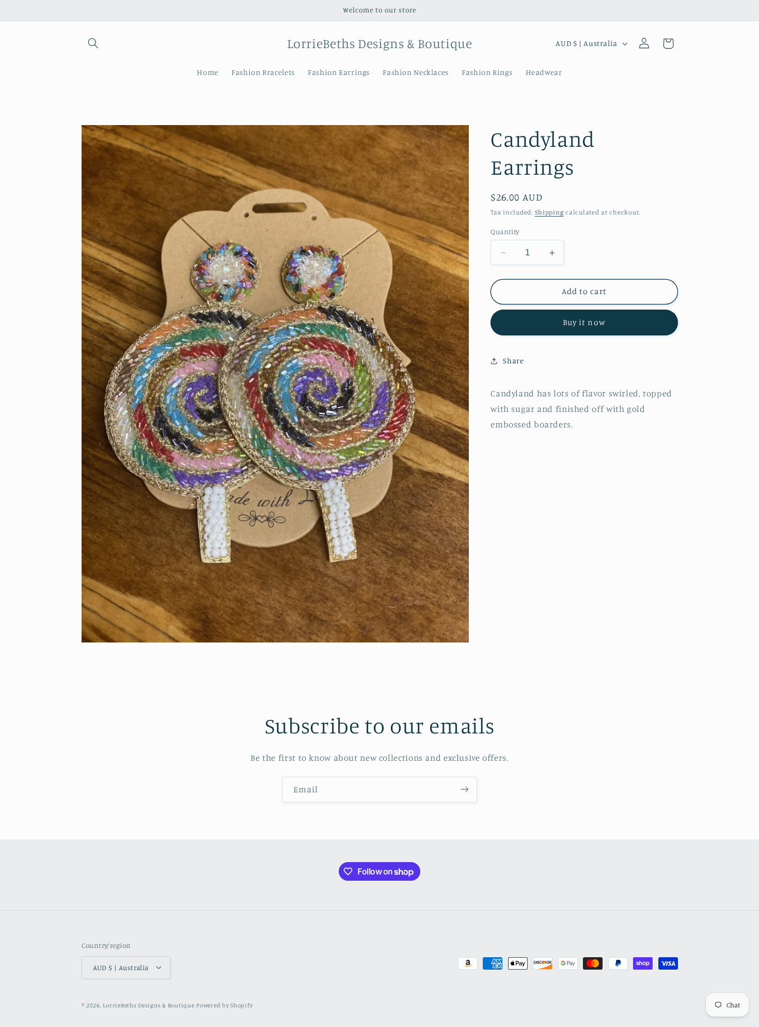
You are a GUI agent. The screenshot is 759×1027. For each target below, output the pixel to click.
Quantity (505, 231)
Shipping (549, 212)
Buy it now (584, 323)
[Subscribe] (465, 789)
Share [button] (513, 360)
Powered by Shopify (224, 1004)
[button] (93, 43)
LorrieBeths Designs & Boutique (148, 1004)
